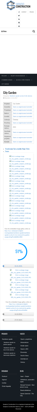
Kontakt (24, 12)
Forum (7, 151)
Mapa (23, 148)
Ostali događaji (6, 386)
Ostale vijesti (24, 345)
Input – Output (24, 376)
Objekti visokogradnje (18, 76)
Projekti (4, 76)
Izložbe (4, 383)
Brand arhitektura (25, 390)
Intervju (22, 362)
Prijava (32, 12)
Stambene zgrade (7, 80)
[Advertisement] (18, 54)
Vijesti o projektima (26, 339)
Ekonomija (23, 352)
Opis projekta (17, 148)
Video (27, 148)
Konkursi (4, 376)
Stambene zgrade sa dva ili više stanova (21, 96)
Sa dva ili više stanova (23, 80)
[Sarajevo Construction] (18, 5)
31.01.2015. (18, 266)
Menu (4, 31)
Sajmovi (4, 379)
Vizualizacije (9, 148)
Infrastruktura (24, 342)
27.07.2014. (18, 320)
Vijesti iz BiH (24, 349)
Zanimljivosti (24, 359)
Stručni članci (24, 355)
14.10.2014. (18, 314)
